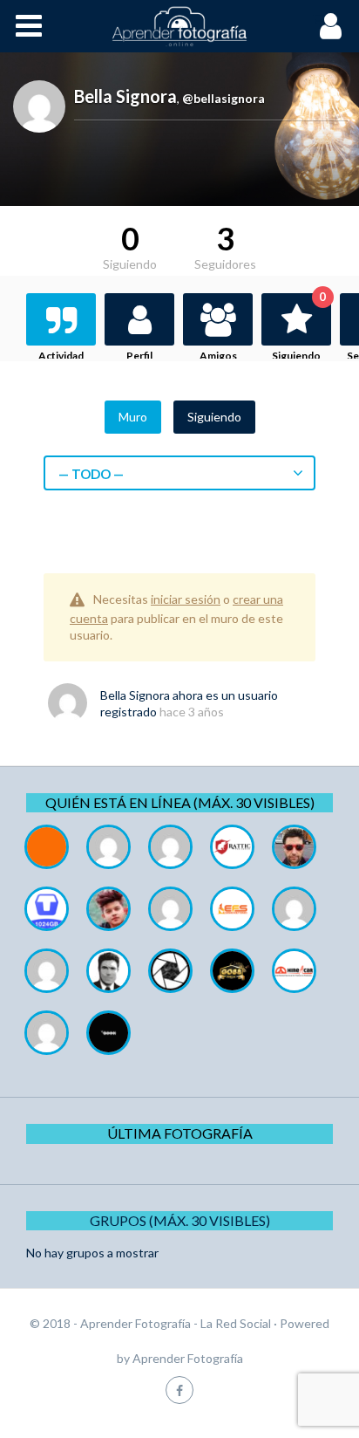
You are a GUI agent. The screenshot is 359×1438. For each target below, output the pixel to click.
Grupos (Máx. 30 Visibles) (180, 1220)
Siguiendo (299, 327)
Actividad (61, 355)
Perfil (139, 355)
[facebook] (179, 1389)
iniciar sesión (185, 599)
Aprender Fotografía (187, 1358)
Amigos (218, 355)
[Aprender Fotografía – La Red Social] (179, 26)
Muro (133, 416)
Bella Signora (135, 695)
